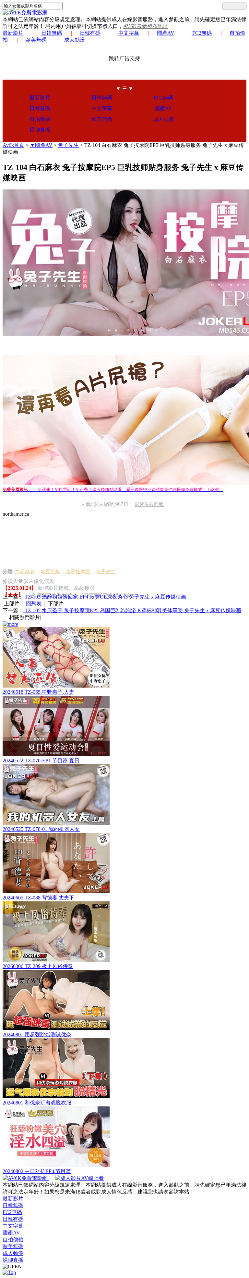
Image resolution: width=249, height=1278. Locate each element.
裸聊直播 (40, 130)
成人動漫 (74, 40)
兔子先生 (68, 145)
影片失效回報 (149, 504)
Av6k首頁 (13, 145)
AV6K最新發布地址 (145, 26)
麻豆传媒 (50, 571)
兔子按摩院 (78, 571)
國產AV (165, 33)
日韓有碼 (90, 33)
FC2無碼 (202, 33)
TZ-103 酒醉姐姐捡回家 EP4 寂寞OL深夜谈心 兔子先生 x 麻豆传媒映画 (104, 597)
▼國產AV (41, 145)
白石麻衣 (25, 571)
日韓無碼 (51, 33)
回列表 (34, 603)
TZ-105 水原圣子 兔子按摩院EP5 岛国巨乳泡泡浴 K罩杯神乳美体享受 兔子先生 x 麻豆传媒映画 (132, 610)
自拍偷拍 (40, 119)
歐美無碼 (36, 40)
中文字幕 (128, 33)
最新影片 (13, 33)
